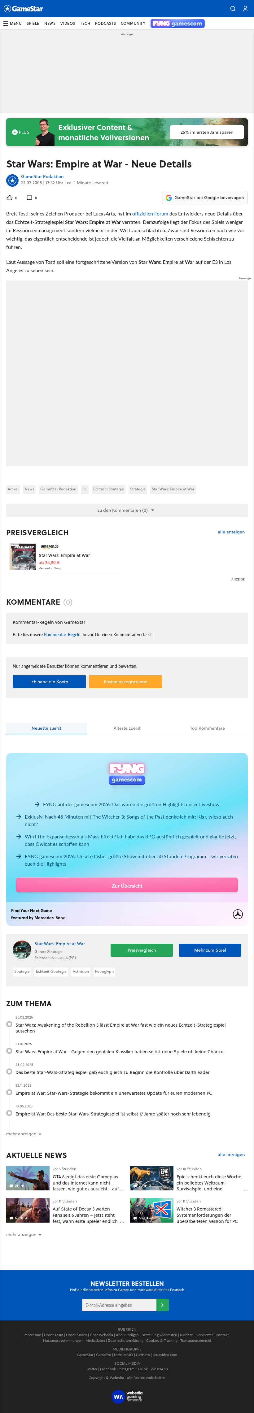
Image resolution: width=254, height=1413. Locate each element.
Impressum (32, 1334)
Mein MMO (123, 1354)
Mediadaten (95, 1340)
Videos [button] (67, 23)
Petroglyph (104, 971)
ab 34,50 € (49, 563)
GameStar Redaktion (42, 176)
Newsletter (204, 1334)
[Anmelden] (162, 1305)
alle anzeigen (231, 532)
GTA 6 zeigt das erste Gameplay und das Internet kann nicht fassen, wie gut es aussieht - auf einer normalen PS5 (86, 1185)
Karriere (186, 1334)
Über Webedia (101, 1334)
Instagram (126, 1369)
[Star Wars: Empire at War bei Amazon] (22, 556)
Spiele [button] (33, 23)
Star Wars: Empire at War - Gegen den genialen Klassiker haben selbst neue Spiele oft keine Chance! (120, 1051)
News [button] (49, 23)
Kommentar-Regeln (62, 634)
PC (84, 489)
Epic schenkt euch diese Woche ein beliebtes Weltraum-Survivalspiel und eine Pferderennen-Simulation (209, 1185)
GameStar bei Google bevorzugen (209, 197)
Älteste (127, 728)
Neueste (46, 728)
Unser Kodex (76, 1334)
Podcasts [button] (105, 23)
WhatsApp (159, 1369)
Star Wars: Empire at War (173, 489)
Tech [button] (85, 23)
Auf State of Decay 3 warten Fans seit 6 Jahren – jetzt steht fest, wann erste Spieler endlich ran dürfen (85, 1218)
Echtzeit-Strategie (108, 489)
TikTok (142, 1369)
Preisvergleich (37, 532)
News (29, 489)
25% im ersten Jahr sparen (207, 132)
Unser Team (53, 1334)
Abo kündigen (127, 1334)
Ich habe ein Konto (49, 682)
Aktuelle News (36, 1155)
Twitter (91, 1369)
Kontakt (222, 1334)
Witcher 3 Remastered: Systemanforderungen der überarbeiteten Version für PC (207, 1215)
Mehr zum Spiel (210, 950)
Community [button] (133, 23)
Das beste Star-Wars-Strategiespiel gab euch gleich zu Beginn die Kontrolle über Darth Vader (112, 1072)
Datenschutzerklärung (125, 1340)
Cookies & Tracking (161, 1340)
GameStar (85, 1354)
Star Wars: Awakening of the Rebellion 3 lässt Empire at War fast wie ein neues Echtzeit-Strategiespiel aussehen (120, 1028)
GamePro (103, 1354)
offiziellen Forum (150, 213)
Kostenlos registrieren (125, 682)
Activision (81, 971)
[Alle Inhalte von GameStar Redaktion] (12, 180)
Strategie (138, 489)
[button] (233, 9)
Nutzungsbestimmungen (63, 1340)
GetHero (143, 1354)
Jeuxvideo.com (165, 1354)
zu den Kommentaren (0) (123, 510)
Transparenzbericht (195, 1340)
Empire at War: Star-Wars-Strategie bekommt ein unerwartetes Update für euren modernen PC (113, 1093)
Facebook (108, 1369)
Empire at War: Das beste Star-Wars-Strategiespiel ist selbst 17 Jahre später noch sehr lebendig (113, 1114)
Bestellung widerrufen (159, 1334)
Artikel (13, 489)
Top (207, 728)
